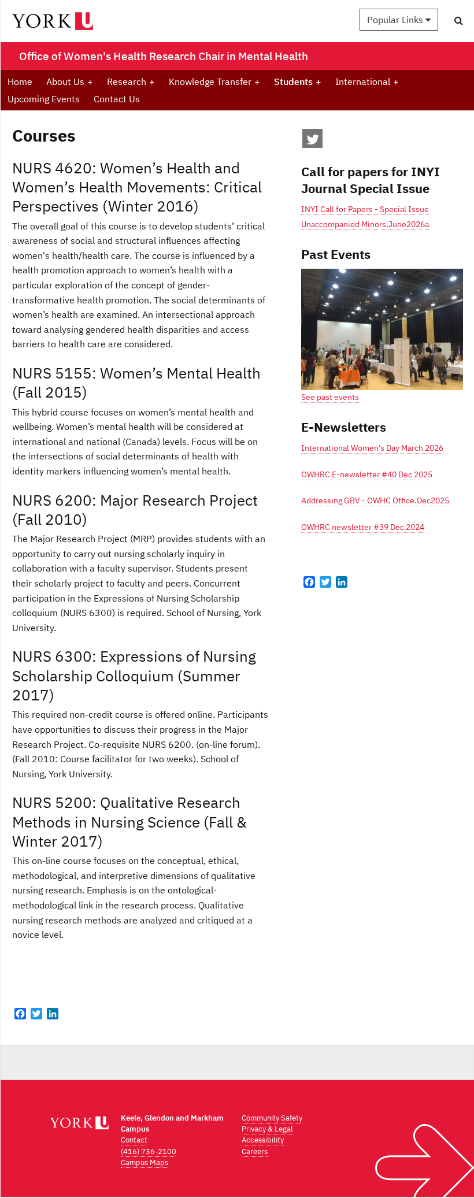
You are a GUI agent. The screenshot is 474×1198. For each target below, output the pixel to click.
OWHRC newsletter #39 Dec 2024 (362, 527)
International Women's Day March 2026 (372, 448)
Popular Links (396, 19)
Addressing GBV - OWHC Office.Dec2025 (375, 500)
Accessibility (263, 1140)
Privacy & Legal (267, 1129)
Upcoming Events (44, 99)
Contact (134, 1140)
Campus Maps (144, 1162)
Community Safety (272, 1118)
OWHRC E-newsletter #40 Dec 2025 (366, 474)
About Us (69, 81)
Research (131, 81)
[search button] (458, 20)
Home (20, 81)
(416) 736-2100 (148, 1151)
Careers (255, 1151)
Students (297, 81)
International (367, 81)
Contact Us (117, 99)
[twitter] (312, 141)
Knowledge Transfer (214, 81)
